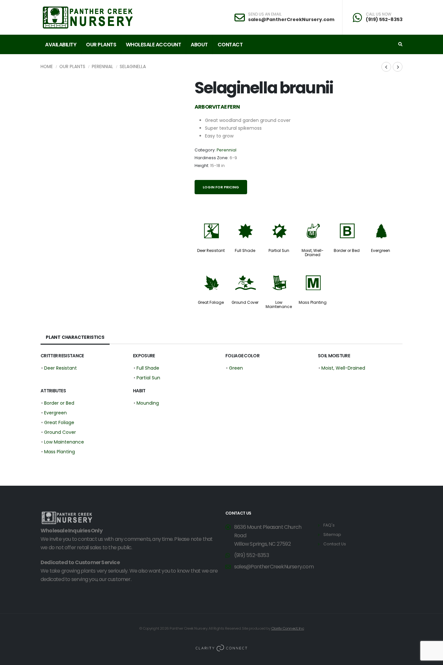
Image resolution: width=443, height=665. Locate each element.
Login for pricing (221, 187)
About (199, 44)
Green (236, 368)
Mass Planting (313, 302)
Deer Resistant (211, 250)
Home (47, 67)
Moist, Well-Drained (313, 252)
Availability (60, 44)
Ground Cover (245, 302)
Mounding (148, 403)
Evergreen (380, 250)
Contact (230, 44)
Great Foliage (211, 302)
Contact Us (334, 544)
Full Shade (245, 250)
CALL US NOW (378, 14)
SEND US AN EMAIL (264, 14)
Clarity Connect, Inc (287, 628)
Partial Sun (279, 250)
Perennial (102, 67)
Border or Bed (347, 250)
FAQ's (329, 525)
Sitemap (332, 534)
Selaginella (133, 67)
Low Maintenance (279, 304)
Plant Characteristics (75, 337)
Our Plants (101, 44)
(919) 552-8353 (384, 19)
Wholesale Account (153, 44)
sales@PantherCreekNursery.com (291, 19)
